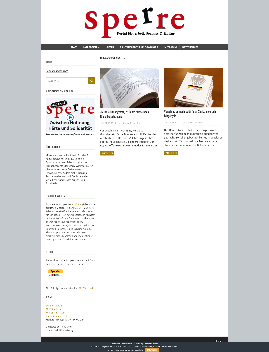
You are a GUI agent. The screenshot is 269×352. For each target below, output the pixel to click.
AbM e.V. (77, 204)
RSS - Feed (87, 288)
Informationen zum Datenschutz (129, 350)
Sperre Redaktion (132, 123)
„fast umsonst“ (75, 225)
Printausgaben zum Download (139, 47)
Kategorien (90, 47)
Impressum (170, 47)
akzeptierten (152, 349)
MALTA (77, 207)
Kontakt (219, 341)
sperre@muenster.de (57, 316)
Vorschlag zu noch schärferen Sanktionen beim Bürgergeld (190, 113)
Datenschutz (190, 47)
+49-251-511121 (55, 312)
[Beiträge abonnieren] (80, 288)
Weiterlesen (107, 153)
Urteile (110, 47)
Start (74, 47)
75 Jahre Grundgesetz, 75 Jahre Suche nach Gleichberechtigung (124, 114)
